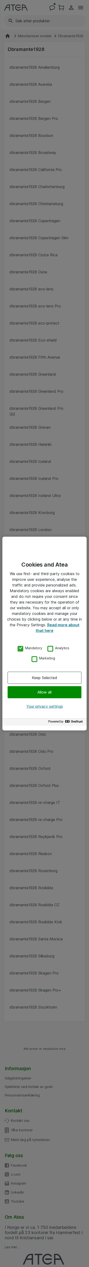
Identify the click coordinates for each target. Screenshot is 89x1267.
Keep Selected (44, 677)
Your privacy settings (44, 706)
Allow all (44, 692)
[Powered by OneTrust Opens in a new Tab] (66, 723)
